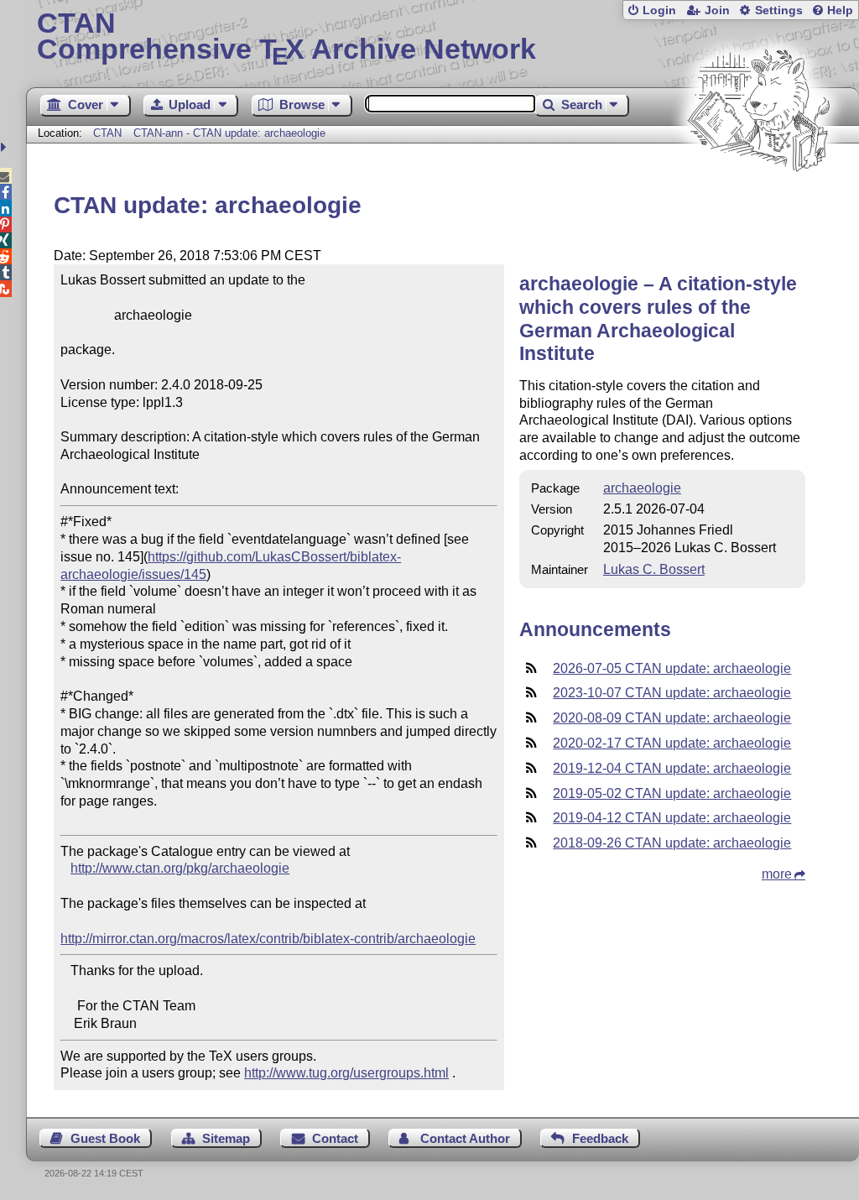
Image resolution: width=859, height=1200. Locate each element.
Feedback (600, 1138)
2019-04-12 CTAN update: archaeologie (672, 818)
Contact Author (465, 1138)
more (777, 874)
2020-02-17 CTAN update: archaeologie (672, 743)
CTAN (107, 133)
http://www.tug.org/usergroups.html (346, 1073)
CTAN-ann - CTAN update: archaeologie (229, 133)
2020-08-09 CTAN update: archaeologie (672, 718)
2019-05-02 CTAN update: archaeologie (672, 793)
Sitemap (226, 1138)
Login (659, 10)
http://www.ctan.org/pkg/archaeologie (179, 868)
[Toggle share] (5, 147)
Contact (335, 1138)
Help (840, 10)
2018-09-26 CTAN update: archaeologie (672, 843)
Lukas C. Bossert (654, 569)
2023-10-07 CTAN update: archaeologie (672, 693)
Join (717, 10)
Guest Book (105, 1138)
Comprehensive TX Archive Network (286, 38)
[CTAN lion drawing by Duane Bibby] (758, 203)
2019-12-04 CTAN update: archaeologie (672, 768)
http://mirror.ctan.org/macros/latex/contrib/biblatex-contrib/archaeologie (268, 938)
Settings (779, 10)
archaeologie (642, 488)
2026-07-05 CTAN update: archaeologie (672, 668)
